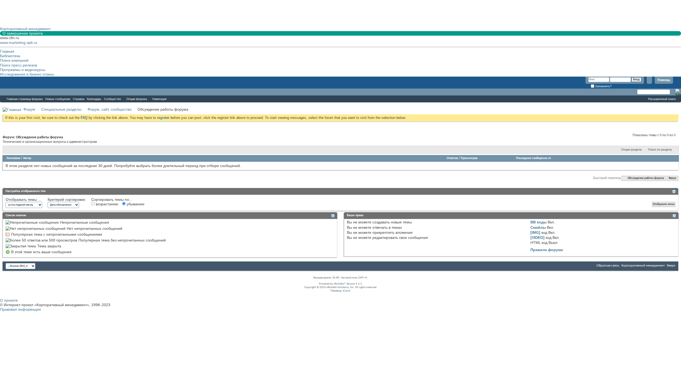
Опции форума (136, 99)
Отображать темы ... (23, 199)
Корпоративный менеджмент (643, 265)
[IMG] (535, 232)
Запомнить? (603, 86)
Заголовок (13, 158)
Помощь (663, 80)
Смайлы (538, 227)
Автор (27, 158)
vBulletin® (340, 283)
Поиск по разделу (660, 149)
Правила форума (546, 250)
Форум (10, 92)
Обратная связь (607, 265)
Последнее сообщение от (533, 158)
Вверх (672, 178)
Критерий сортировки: (67, 199)
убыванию (135, 204)
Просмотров (469, 158)
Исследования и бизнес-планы (27, 74)
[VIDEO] (537, 237)
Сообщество (112, 99)
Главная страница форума (25, 99)
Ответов (452, 158)
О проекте (9, 300)
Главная (7, 51)
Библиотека (10, 56)
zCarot (346, 290)
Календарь (94, 99)
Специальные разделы (61, 109)
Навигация (159, 99)
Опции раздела (631, 149)
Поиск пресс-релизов (18, 65)
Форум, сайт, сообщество (110, 109)
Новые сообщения (57, 99)
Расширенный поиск (662, 99)
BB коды (538, 222)
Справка (78, 99)
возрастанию (106, 204)
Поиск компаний (14, 60)
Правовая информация (20, 309)
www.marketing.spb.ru (18, 42)
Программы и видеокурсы (22, 70)
